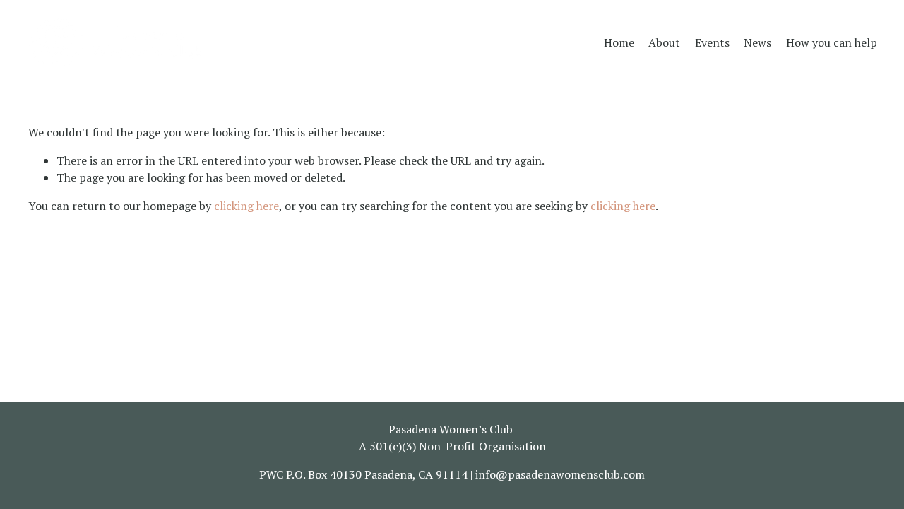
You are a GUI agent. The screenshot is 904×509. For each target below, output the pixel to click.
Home (619, 42)
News (757, 42)
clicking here (246, 205)
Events (712, 42)
